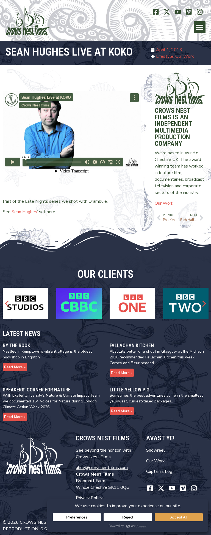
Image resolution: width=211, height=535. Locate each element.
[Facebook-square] (156, 12)
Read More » (15, 367)
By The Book (16, 345)
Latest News (21, 334)
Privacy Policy (89, 498)
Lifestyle (164, 56)
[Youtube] (178, 12)
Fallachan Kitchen (132, 345)
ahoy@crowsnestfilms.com (102, 468)
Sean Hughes (24, 212)
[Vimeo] (189, 12)
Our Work (184, 56)
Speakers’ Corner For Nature (37, 390)
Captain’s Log (159, 471)
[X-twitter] (167, 12)
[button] (200, 27)
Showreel (155, 450)
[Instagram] (200, 12)
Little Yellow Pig (129, 390)
